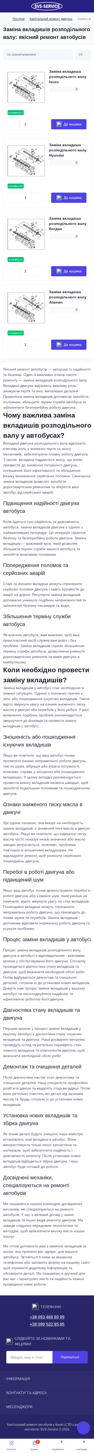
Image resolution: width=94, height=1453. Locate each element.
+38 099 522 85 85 (47, 1324)
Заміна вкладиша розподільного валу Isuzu (67, 76)
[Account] (88, 6)
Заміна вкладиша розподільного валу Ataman (67, 297)
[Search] (16, 6)
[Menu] (6, 6)
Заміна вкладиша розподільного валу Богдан (67, 223)
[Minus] (13, 124)
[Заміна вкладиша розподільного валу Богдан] (26, 234)
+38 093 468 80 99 (47, 1317)
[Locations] (78, 6)
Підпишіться (70, 1357)
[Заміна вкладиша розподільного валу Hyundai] (26, 160)
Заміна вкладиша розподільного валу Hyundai (67, 150)
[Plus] (37, 124)
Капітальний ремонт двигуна (51, 19)
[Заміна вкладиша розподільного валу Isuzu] (26, 87)
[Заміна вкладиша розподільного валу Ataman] (26, 307)
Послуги (19, 19)
